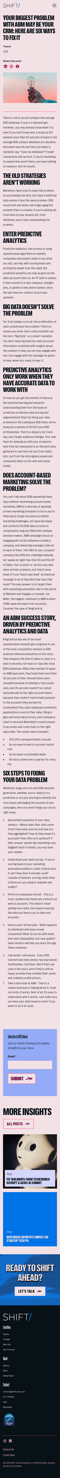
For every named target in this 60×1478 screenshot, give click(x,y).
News (5, 1370)
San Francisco (9, 1349)
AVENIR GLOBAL (40, 1463)
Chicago (6, 1339)
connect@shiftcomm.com (14, 1391)
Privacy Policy (9, 1455)
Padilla (18, 1466)
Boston (6, 1334)
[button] (54, 5)
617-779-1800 (8, 1397)
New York (7, 1344)
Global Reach (8, 1376)
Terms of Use (8, 1449)
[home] (11, 5)
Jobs (5, 1402)
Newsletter (7, 1407)
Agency (6, 1365)
